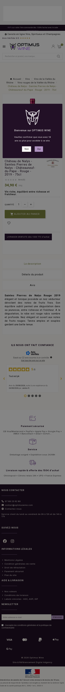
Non (26, 149)
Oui (39, 149)
